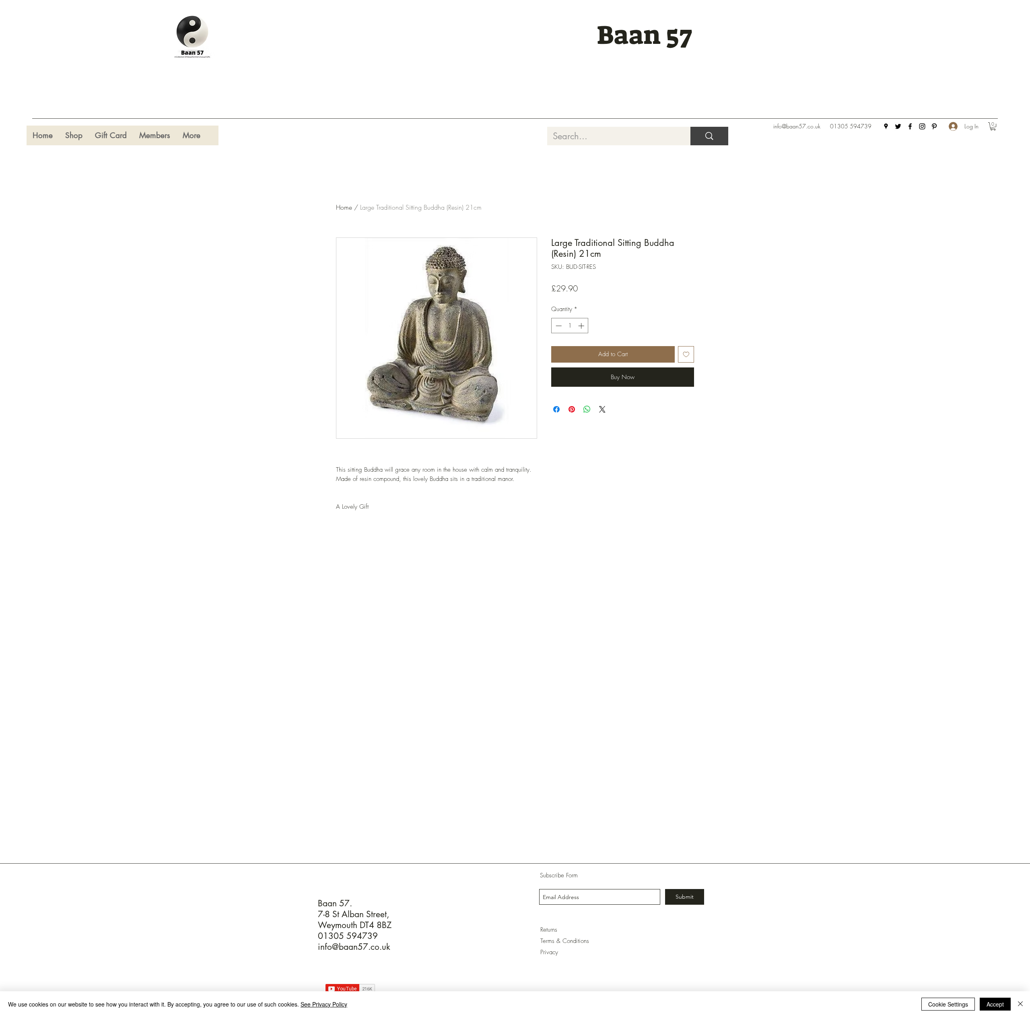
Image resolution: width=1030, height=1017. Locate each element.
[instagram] (922, 126)
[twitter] (898, 126)
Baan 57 (644, 35)
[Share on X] (602, 409)
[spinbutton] (570, 325)
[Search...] (709, 136)
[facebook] (910, 126)
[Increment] (582, 325)
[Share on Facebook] (556, 409)
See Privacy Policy (324, 1004)
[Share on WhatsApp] (587, 409)
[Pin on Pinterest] (572, 409)
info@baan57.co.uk (796, 126)
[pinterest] (934, 126)
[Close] (1020, 1004)
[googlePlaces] (886, 126)
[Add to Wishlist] (686, 354)
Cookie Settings (948, 1004)
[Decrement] (557, 325)
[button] (993, 126)
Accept (995, 1004)
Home (344, 207)
